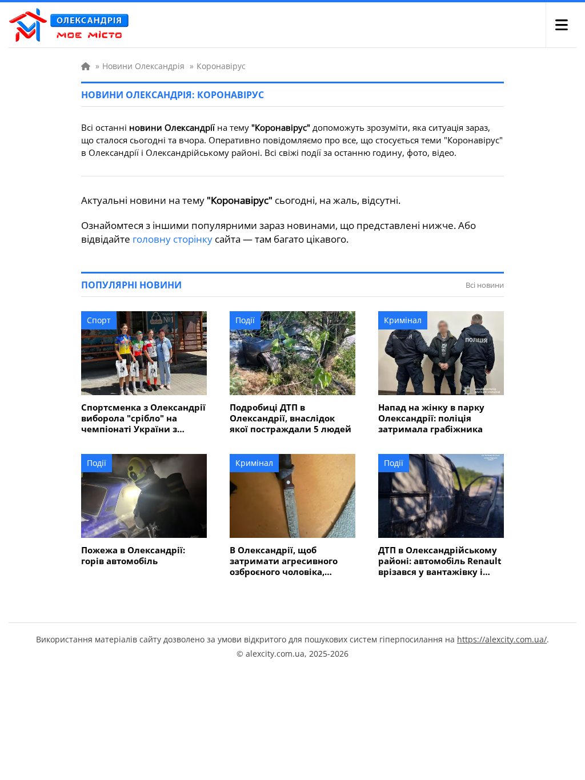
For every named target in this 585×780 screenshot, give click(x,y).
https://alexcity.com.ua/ (502, 639)
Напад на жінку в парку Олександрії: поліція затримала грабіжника (431, 418)
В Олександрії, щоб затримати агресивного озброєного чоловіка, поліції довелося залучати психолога (289, 561)
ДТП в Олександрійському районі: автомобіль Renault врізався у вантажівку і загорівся (440, 561)
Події (245, 320)
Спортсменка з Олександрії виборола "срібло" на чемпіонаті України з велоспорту (143, 418)
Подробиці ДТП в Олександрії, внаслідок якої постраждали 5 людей (290, 418)
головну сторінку (173, 239)
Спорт (99, 320)
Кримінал (403, 320)
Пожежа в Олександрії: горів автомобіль (133, 555)
